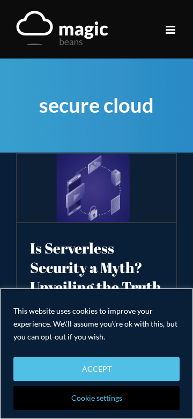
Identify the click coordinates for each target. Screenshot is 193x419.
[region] (96, 353)
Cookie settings (96, 397)
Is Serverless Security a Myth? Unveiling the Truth (95, 267)
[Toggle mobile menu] (171, 29)
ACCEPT (97, 368)
